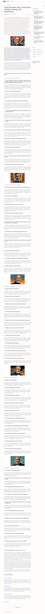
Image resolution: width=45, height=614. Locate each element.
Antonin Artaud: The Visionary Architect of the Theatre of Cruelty (39, 41)
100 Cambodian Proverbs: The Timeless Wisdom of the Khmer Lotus (39, 12)
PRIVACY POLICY (37, 61)
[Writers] (37, 20)
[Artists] (37, 31)
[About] (1, 4)
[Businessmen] (6, 601)
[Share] (29, 14)
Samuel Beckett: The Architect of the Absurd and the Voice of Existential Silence (39, 33)
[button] (7, 612)
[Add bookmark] (27, 14)
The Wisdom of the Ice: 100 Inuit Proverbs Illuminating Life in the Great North (38, 17)
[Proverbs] (37, 10)
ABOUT (33, 61)
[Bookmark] (43, 1)
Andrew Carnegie (7, 586)
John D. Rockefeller (8, 577)
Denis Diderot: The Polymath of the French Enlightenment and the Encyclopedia (38, 22)
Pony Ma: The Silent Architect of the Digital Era (39, 37)
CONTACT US (34, 62)
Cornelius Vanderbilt (8, 593)
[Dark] (42, 1)
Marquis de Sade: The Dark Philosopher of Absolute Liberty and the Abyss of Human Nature (38, 28)
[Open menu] (1, 1)
